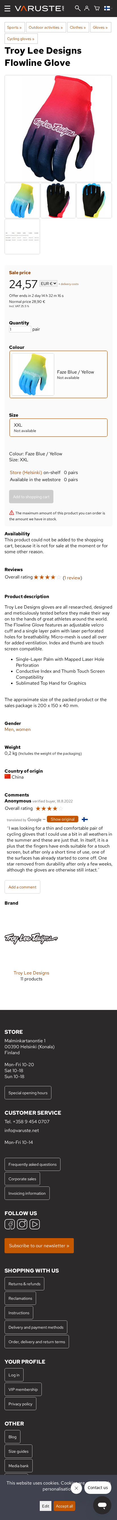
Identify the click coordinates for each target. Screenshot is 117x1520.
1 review (72, 578)
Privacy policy (20, 1403)
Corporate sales (22, 1178)
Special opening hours (28, 1092)
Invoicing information (27, 1193)
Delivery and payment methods (36, 1327)
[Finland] (108, 8)
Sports (14, 27)
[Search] (78, 8)
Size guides (18, 1451)
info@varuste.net (22, 1130)
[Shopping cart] (97, 8)
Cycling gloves (20, 38)
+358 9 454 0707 (31, 1122)
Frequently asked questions (33, 1164)
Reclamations (20, 1298)
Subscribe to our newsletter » (39, 1246)
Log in (14, 1375)
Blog (12, 1436)
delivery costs (70, 284)
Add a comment (22, 887)
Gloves (100, 27)
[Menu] (7, 8)
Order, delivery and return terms (37, 1341)
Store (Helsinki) (26, 472)
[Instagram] (22, 1225)
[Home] (41, 8)
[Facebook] (10, 1225)
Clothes (78, 27)
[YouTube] (35, 1225)
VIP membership (23, 1389)
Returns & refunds (24, 1283)
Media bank (19, 1465)
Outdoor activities (45, 27)
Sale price (20, 273)
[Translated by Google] (24, 819)
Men (9, 729)
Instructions (19, 1312)
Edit (45, 1506)
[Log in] (86, 8)
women (23, 729)
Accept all (64, 1506)
